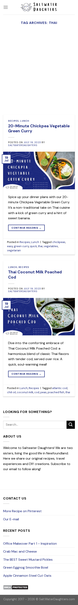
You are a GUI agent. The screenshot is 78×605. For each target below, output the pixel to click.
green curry (21, 246)
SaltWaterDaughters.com (57, 599)
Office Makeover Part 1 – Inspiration (30, 543)
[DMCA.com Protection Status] (15, 587)
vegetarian (14, 250)
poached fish (56, 392)
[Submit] (71, 425)
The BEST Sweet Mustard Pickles (28, 559)
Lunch (24, 120)
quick (33, 246)
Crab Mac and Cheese (20, 551)
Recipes (13, 120)
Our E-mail (11, 519)
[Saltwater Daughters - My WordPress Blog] (39, 7)
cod (36, 392)
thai (40, 246)
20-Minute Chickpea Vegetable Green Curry (39, 128)
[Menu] (5, 7)
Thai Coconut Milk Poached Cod (35, 274)
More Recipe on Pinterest (22, 511)
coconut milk (25, 392)
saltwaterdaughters (22, 145)
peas (43, 392)
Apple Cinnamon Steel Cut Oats (27, 575)
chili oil (11, 392)
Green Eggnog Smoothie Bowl (25, 567)
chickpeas (58, 242)
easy (10, 246)
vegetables (51, 246)
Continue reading (26, 227)
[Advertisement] (39, 74)
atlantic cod (59, 388)
